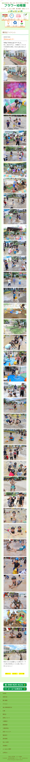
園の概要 (18, 8)
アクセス (3, 8)
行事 (4, 710)
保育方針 (5, 697)
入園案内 (5, 721)
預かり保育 (6, 742)
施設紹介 (5, 735)
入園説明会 (6, 728)
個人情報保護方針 (7, 707)
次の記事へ (21, 674)
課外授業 (5, 738)
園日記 (4, 714)
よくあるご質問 (11, 8)
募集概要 (5, 724)
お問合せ (5, 752)
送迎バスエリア (7, 731)
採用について (25, 8)
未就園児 (5, 745)
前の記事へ (8, 674)
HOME (15, 674)
